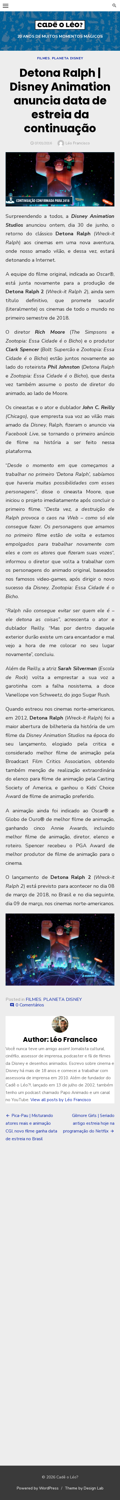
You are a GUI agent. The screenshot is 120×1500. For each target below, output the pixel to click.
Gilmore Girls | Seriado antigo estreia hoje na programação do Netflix (88, 1123)
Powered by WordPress (38, 1488)
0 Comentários (30, 1005)
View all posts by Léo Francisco (60, 1100)
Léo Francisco (78, 143)
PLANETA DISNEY (67, 58)
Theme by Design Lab (84, 1488)
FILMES (43, 58)
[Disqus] (60, 1228)
